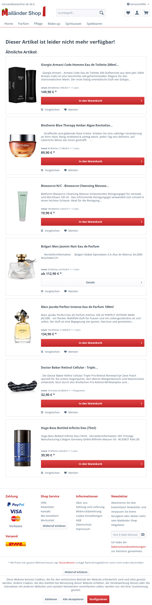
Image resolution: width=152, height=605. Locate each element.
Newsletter (47, 507)
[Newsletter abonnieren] (142, 534)
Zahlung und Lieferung (90, 507)
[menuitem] (81, 12)
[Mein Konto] (137, 12)
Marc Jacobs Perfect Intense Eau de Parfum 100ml (77, 307)
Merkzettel (47, 520)
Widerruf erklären (54, 526)
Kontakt (45, 511)
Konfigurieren (98, 599)
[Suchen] (101, 12)
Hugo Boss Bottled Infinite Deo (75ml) (68, 428)
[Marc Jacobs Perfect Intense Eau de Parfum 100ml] (22, 327)
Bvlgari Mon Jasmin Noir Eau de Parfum (70, 246)
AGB (78, 520)
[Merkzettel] (128, 12)
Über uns (81, 502)
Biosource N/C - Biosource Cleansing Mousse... (75, 186)
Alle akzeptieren (73, 599)
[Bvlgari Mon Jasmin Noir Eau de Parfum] (22, 267)
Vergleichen (52, 109)
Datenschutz (84, 524)
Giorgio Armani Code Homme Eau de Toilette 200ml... (80, 65)
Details (90, 282)
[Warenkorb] (146, 12)
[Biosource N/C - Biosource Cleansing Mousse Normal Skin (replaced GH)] (22, 206)
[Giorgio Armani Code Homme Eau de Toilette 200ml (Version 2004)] (22, 85)
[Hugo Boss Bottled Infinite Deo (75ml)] (22, 448)
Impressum (83, 529)
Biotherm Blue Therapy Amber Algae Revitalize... (77, 125)
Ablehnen (51, 599)
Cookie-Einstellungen (89, 516)
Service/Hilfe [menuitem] (138, 4)
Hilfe (44, 502)
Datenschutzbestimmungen (128, 546)
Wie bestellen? (50, 516)
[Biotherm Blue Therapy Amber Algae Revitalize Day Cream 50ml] (22, 145)
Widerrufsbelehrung (88, 511)
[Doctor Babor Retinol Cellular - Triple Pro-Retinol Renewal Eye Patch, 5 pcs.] (22, 388)
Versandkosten (67, 562)
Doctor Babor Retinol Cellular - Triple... (69, 368)
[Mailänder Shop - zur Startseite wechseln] (23, 11)
